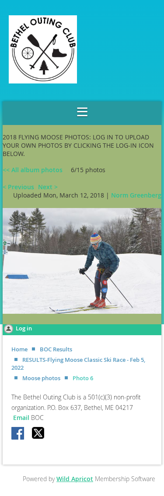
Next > (48, 187)
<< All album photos (33, 170)
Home (19, 349)
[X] (38, 434)
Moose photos (41, 378)
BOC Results (56, 349)
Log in (24, 328)
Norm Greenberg (136, 195)
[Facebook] (18, 434)
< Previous (18, 187)
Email (22, 417)
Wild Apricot (74, 479)
